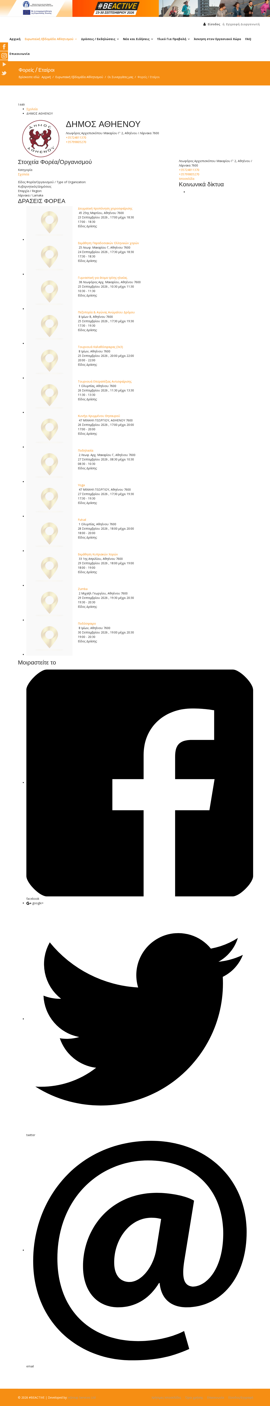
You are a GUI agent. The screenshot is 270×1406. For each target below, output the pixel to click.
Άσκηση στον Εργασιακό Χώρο (217, 39)
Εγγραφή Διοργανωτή (243, 24)
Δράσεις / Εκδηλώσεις (98, 39)
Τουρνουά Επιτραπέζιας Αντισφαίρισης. (105, 381)
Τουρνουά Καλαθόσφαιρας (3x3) (100, 347)
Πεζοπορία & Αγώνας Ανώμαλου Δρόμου (106, 312)
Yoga (81, 485)
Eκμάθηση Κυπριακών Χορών (98, 554)
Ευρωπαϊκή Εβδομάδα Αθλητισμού (49, 39)
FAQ (248, 39)
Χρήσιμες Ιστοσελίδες (166, 1397)
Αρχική (14, 39)
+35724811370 (76, 137)
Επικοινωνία (19, 54)
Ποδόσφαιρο (87, 623)
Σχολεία (32, 109)
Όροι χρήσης (194, 1397)
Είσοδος (214, 24)
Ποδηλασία (85, 450)
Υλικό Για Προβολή (171, 39)
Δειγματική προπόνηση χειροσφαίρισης (105, 208)
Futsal (82, 520)
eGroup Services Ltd (82, 1397)
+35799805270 (76, 142)
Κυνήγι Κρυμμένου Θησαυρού (99, 416)
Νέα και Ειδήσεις (136, 39)
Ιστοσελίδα (186, 179)
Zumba (83, 589)
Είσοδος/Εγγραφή (240, 1397)
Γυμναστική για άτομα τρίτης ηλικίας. (103, 278)
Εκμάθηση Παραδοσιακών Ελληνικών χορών (108, 243)
